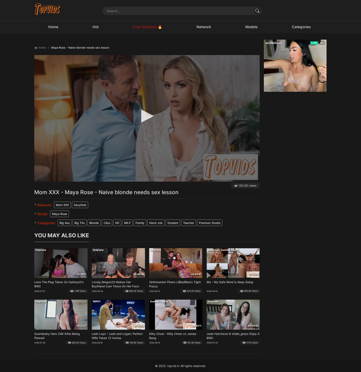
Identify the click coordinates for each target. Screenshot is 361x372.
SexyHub (80, 205)
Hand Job (156, 223)
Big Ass (65, 223)
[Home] (47, 9)
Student (172, 223)
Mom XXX (62, 205)
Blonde (94, 223)
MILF (127, 223)
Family (140, 223)
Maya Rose (59, 214)
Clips (107, 223)
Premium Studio (209, 223)
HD (117, 223)
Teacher (188, 223)
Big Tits (79, 223)
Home (41, 47)
